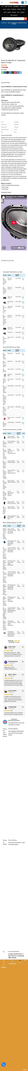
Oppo (5, 12)
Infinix (9, 12)
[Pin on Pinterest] (15, 72)
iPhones (19, 9)
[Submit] (25, 18)
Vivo (18, 12)
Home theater (8, 6)
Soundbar (16, 6)
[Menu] (2, 2)
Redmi (8, 9)
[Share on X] (7, 72)
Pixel (23, 9)
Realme (14, 12)
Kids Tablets (13, 15)
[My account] (22, 2)
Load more (14, 719)
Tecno (4, 9)
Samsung (13, 9)
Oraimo (22, 12)
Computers (23, 6)
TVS (3, 6)
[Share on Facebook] (5, 72)
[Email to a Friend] (13, 72)
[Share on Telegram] (20, 72)
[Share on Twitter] (10, 72)
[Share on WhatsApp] (2, 72)
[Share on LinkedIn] (18, 72)
